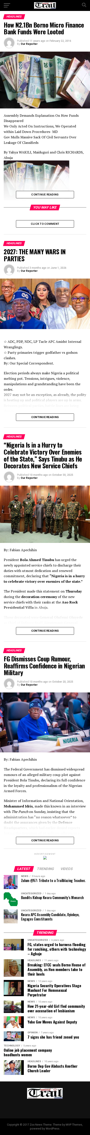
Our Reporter (29, 43)
